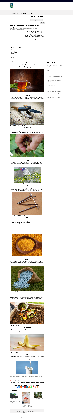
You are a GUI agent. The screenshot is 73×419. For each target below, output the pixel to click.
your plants (33, 97)
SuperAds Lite (13, 417)
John (11, 28)
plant (19, 64)
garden (31, 34)
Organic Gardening (41, 10)
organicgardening (30, 28)
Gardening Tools (24, 10)
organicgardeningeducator (14, 29)
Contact (37, 1)
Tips (19, 352)
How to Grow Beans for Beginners (54, 91)
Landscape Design (14, 13)
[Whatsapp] (31, 387)
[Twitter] (19, 387)
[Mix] (29, 387)
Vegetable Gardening (15, 10)
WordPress (23, 417)
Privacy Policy (23, 1)
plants (43, 34)
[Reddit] (21, 387)
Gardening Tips (50, 10)
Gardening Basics (32, 10)
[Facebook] (17, 387)
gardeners (34, 162)
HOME (12, 1)
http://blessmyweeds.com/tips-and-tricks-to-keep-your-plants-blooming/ (29, 376)
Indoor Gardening (58, 10)
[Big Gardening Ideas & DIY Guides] (11, 8)
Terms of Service (31, 1)
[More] (38, 387)
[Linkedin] (23, 387)
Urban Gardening (23, 13)
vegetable (22, 297)
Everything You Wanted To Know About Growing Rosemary (19, 411)
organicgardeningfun (21, 29)
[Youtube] (33, 387)
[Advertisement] (16, 38)
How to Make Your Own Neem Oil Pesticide (35, 411)
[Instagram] (35, 387)
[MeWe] (27, 387)
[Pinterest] (25, 387)
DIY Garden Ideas (32, 13)
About (17, 1)
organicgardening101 (36, 28)
